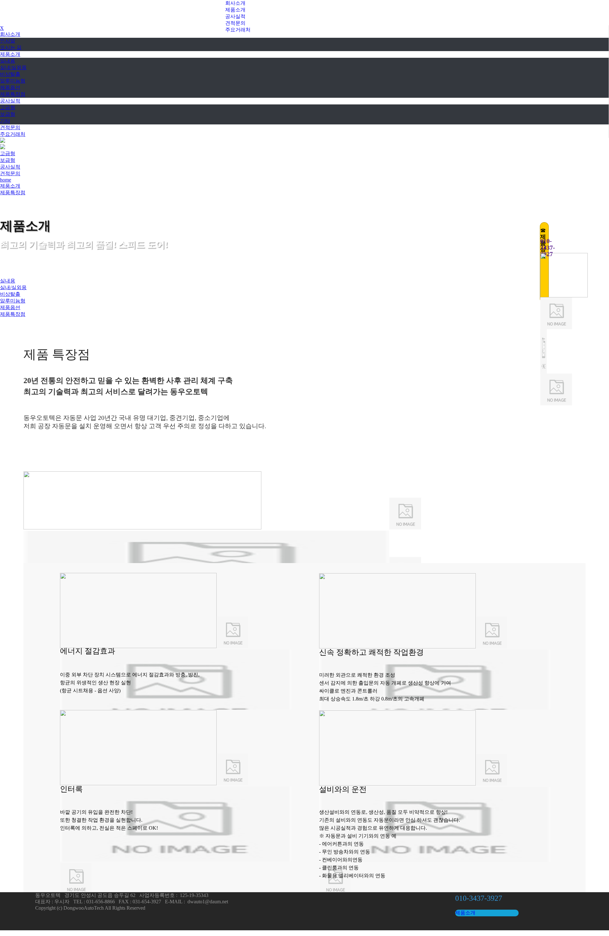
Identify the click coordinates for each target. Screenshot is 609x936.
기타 (5, 120)
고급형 (7, 107)
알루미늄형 (12, 80)
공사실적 (235, 16)
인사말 (7, 40)
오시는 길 (11, 47)
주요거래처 (238, 29)
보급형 (7, 114)
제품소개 (235, 9)
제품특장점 (12, 94)
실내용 (7, 60)
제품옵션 (10, 87)
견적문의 (235, 23)
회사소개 (235, 3)
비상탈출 (10, 74)
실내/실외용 (13, 67)
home (5, 180)
